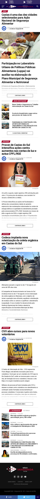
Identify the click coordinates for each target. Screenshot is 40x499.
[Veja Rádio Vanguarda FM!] (29, 4)
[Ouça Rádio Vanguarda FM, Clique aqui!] (11, 4)
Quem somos (11, 481)
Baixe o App (28, 481)
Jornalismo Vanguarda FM (16, 28)
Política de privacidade (21, 484)
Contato (20, 481)
